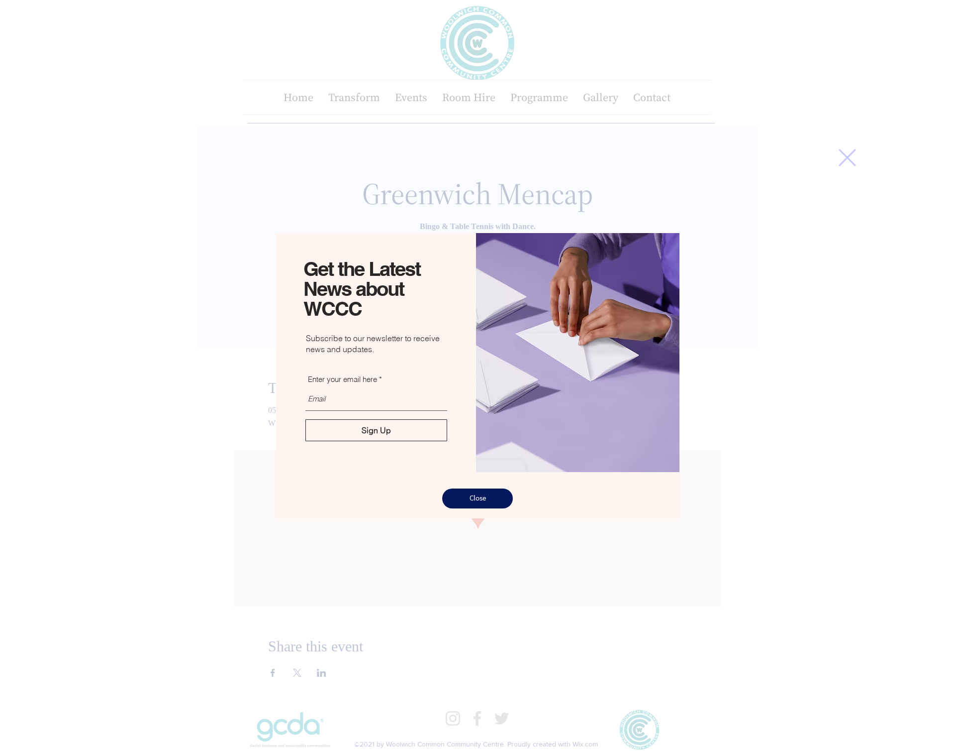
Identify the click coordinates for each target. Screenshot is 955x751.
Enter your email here (342, 379)
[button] (847, 157)
